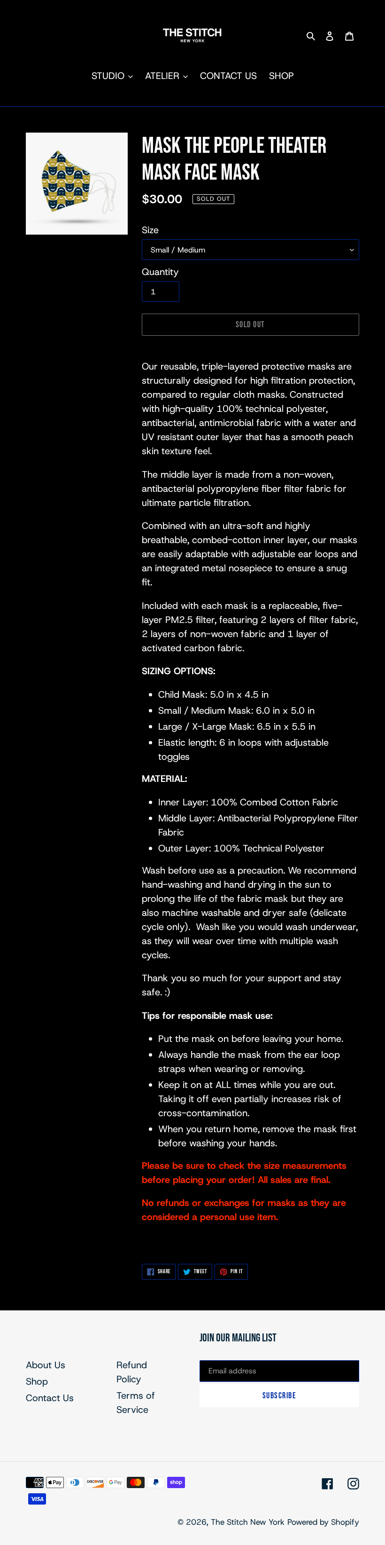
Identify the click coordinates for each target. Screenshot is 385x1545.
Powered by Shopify (323, 1522)
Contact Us (50, 1398)
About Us (45, 1365)
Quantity (160, 272)
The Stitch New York (248, 1522)
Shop (37, 1381)
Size (150, 230)
